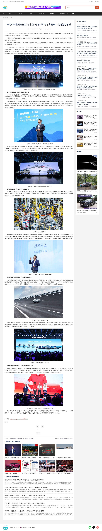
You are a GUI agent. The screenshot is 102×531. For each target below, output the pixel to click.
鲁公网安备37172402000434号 (28, 527)
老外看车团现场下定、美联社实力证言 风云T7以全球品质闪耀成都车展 (24, 480)
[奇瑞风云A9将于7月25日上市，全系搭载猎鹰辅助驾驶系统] (13, 466)
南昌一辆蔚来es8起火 (82, 35)
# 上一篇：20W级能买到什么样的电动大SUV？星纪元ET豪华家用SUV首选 (21, 438)
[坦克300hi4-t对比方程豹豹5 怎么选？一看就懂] (80, 123)
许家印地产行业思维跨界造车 (84, 95)
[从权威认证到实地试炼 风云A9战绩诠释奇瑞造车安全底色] (64, 450)
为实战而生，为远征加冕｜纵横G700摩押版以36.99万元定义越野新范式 (24, 503)
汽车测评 (41, 13)
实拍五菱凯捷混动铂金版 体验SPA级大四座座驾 (89, 210)
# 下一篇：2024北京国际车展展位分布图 (64, 438)
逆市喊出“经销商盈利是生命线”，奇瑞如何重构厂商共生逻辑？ (71, 473)
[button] (37, 427)
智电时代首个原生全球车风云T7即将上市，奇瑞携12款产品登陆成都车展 (25, 495)
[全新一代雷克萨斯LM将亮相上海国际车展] (87, 162)
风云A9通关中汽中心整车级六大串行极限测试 (33, 473)
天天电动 (11, 7)
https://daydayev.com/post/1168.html (19, 419)
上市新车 (52, 13)
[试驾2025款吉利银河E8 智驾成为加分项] (80, 144)
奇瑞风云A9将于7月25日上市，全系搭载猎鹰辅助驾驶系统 (19, 473)
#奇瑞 (38, 433)
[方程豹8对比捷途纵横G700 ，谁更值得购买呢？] (80, 130)
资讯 (20, 13)
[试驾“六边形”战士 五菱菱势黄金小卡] (80, 137)
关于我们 (91, 1)
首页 (10, 13)
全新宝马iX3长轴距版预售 (83, 61)
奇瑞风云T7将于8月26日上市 (29, 457)
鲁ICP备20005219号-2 (14, 527)
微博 (97, 527)
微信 (90, 527)
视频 (31, 13)
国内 (11, 17)
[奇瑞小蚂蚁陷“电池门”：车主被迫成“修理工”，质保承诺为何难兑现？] (47, 450)
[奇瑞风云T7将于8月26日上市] (30, 450)
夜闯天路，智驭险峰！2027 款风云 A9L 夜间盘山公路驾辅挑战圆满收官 (24, 511)
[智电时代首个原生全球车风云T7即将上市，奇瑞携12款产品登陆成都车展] (13, 450)
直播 (73, 13)
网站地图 (97, 1)
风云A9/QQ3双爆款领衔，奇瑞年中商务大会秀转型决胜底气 (54, 473)
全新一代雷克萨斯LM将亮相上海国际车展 (87, 171)
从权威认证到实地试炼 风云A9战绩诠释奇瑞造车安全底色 (70, 457)
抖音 (93, 527)
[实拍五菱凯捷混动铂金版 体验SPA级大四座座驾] (87, 201)
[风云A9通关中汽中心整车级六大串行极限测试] (30, 466)
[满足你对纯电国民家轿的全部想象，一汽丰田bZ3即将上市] (87, 182)
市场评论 (62, 13)
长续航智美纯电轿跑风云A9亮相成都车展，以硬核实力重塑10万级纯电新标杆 (26, 487)
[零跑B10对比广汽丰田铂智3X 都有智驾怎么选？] (80, 116)
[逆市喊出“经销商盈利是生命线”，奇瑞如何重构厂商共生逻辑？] (64, 466)
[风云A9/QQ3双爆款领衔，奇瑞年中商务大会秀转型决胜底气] (47, 466)
